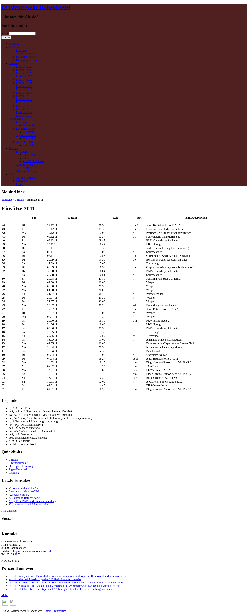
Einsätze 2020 (24, 86)
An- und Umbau (25, 177)
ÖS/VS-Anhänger (33, 161)
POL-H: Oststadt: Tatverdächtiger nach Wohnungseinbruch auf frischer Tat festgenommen (60, 589)
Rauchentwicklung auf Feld (24, 491)
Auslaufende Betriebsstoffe (24, 497)
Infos (12, 174)
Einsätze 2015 (24, 102)
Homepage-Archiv (26, 60)
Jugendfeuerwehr (26, 53)
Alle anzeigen (9, 510)
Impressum (59, 610)
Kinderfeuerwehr (26, 56)
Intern (48, 610)
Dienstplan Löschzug (21, 466)
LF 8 (26, 158)
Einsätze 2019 (24, 89)
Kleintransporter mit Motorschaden (29, 504)
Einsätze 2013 (24, 109)
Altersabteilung (24, 141)
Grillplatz (21, 180)
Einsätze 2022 (24, 79)
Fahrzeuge (22, 151)
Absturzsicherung (26, 171)
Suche (5, 33)
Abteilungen (16, 118)
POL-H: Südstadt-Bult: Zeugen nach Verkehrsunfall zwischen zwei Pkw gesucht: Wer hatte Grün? (65, 585)
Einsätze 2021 (24, 82)
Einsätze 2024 (24, 73)
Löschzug (21, 50)
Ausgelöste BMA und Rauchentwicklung (32, 501)
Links (19, 184)
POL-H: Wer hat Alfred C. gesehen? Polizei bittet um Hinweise (45, 579)
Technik (13, 148)
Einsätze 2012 (24, 112)
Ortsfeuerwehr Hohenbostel (35, 7)
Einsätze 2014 (24, 105)
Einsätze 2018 (24, 92)
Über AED (29, 167)
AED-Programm (25, 164)
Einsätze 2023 (24, 76)
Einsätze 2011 (24, 115)
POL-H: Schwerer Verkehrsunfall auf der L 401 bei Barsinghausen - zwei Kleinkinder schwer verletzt (67, 582)
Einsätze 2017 (24, 95)
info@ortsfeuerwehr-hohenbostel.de (31, 551)
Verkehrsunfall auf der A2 (23, 488)
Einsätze (13, 63)
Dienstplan (29, 125)
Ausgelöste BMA (19, 494)
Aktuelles (14, 46)
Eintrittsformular (18, 462)
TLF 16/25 (29, 154)
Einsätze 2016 (24, 99)
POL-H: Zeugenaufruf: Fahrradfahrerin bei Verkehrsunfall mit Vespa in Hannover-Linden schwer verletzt (69, 576)
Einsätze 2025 (24, 69)
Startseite (14, 43)
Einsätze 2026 (24, 66)
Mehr (4, 595)
